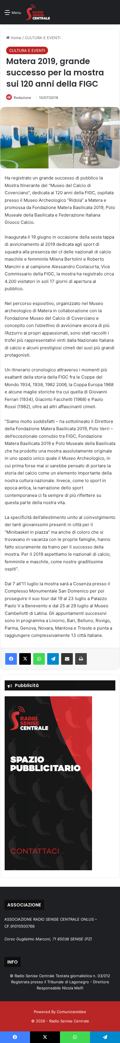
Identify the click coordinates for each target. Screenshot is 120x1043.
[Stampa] (81, 659)
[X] (25, 659)
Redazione (22, 97)
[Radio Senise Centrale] (37, 12)
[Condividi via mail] (67, 659)
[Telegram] (53, 659)
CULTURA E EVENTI (42, 37)
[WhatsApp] (39, 659)
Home (16, 37)
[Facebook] (11, 659)
